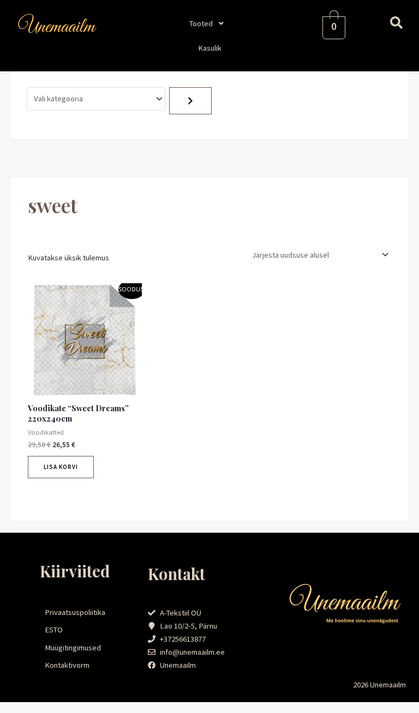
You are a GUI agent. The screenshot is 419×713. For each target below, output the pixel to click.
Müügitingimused (73, 648)
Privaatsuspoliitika (75, 612)
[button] (209, 23)
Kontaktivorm (67, 665)
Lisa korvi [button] (61, 467)
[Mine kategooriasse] (190, 100)
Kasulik (210, 48)
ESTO (54, 630)
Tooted (201, 23)
